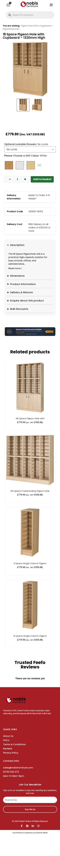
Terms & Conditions (14, 744)
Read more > (15, 268)
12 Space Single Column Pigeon (30, 636)
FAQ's (6, 740)
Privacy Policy (10, 752)
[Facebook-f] (21, 826)
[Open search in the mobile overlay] (30, 15)
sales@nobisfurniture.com (18, 767)
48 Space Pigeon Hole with (30, 418)
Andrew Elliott (41, 832)
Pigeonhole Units (11, 29)
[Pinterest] (27, 826)
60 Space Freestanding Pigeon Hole (30, 491)
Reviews (7, 748)
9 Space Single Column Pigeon (30, 563)
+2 (39, 165)
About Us (8, 736)
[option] (30, 69)
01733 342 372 (11, 771)
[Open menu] (51, 5)
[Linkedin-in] (33, 826)
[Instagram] (38, 826)
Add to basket (42, 179)
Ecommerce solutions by (24, 832)
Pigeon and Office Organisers (36, 25)
